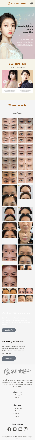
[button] (5, 82)
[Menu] (31, 3)
